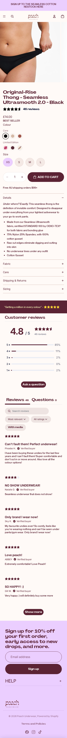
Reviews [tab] (17, 399)
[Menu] (4, 16)
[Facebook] (27, 732)
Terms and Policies (33, 723)
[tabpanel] (33, 513)
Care (6, 272)
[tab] (44, 400)
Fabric (7, 263)
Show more (33, 612)
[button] (33, 345)
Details (7, 197)
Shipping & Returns (14, 280)
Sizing (6, 288)
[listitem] (5, 136)
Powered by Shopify (47, 716)
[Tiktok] (40, 732)
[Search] (12, 16)
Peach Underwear (26, 716)
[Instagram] (33, 732)
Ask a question (33, 384)
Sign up (33, 669)
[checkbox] (15, 427)
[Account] (54, 16)
